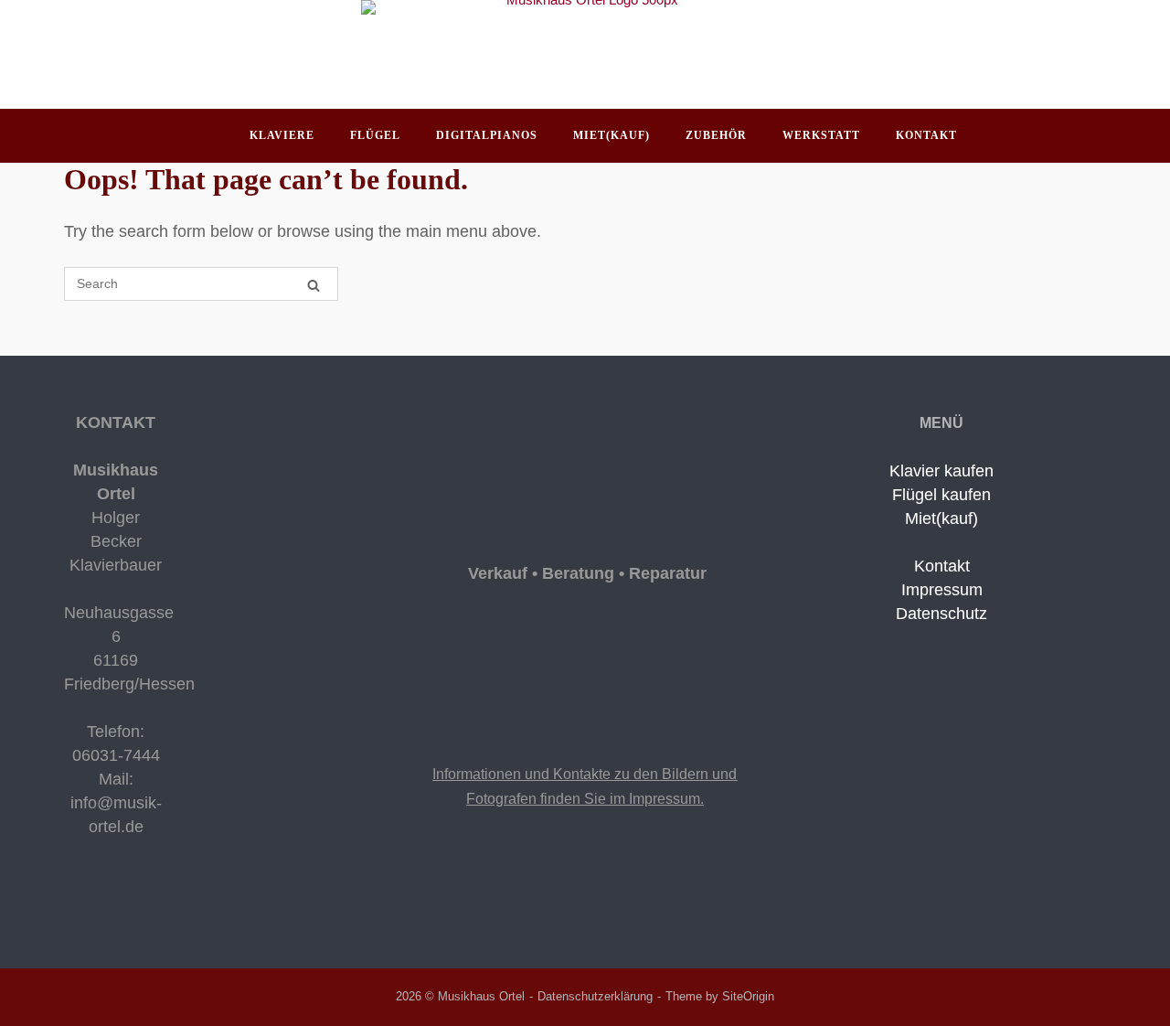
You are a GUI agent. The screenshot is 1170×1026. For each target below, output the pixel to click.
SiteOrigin (748, 996)
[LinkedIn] (98, 901)
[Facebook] (71, 901)
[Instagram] (86, 901)
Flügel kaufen (941, 495)
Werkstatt (821, 135)
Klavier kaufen (941, 471)
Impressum (942, 590)
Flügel (375, 135)
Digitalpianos (486, 135)
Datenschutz (941, 613)
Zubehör (716, 135)
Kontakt (926, 135)
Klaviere (282, 135)
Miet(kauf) (611, 135)
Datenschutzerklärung (595, 996)
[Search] (313, 285)
